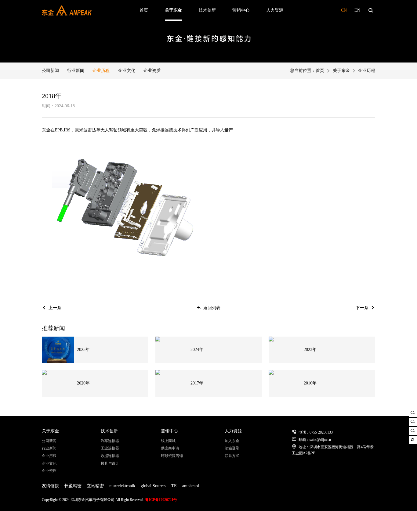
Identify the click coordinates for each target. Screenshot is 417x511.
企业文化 (126, 70)
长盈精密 (73, 486)
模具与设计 (110, 463)
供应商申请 (170, 448)
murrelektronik (122, 486)
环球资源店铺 (172, 456)
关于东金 (173, 10)
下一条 (362, 308)
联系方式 (232, 456)
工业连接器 (110, 448)
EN (357, 10)
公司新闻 (50, 70)
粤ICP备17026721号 (161, 500)
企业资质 (152, 70)
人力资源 (274, 10)
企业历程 (101, 70)
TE (174, 486)
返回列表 (211, 308)
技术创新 (207, 10)
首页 (144, 10)
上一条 (55, 308)
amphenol (190, 486)
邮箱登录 (232, 448)
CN (344, 10)
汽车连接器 (110, 441)
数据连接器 (110, 456)
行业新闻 (75, 70)
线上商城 (168, 441)
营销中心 (240, 10)
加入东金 (232, 441)
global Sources (153, 486)
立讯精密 (95, 486)
